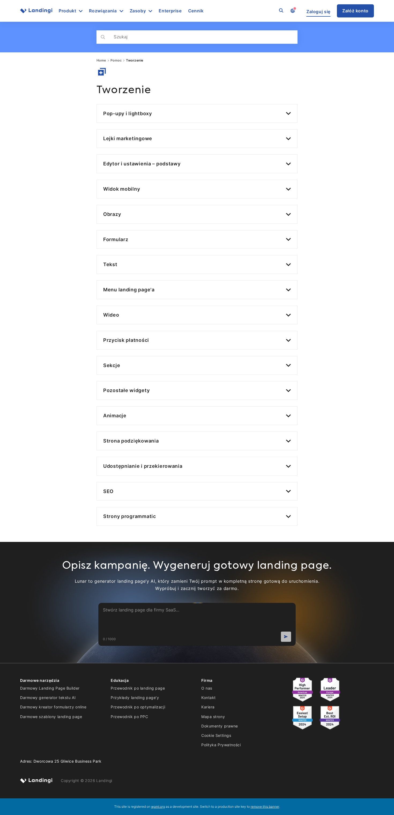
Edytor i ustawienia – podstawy (142, 163)
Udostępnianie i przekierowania (143, 466)
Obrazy (112, 214)
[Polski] (292, 11)
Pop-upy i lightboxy (127, 113)
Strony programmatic (129, 516)
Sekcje (111, 365)
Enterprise (170, 11)
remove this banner (265, 807)
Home (101, 60)
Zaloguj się (318, 11)
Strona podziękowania (131, 441)
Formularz (115, 239)
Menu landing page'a (129, 289)
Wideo (111, 315)
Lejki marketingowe (127, 138)
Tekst (110, 264)
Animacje (115, 415)
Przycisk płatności (126, 340)
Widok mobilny (121, 189)
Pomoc (116, 60)
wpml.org (158, 807)
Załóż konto (355, 10)
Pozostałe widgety (126, 390)
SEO (108, 491)
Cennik (196, 11)
